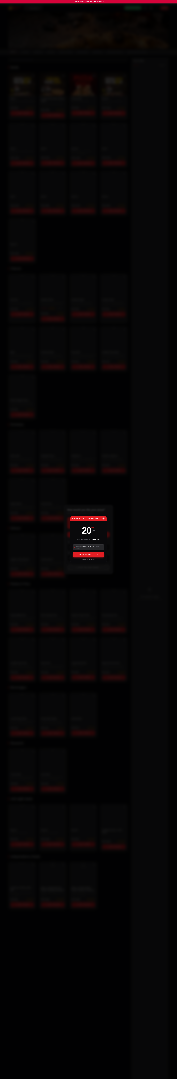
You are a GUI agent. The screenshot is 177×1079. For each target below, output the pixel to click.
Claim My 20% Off (87, 555)
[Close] (103, 518)
